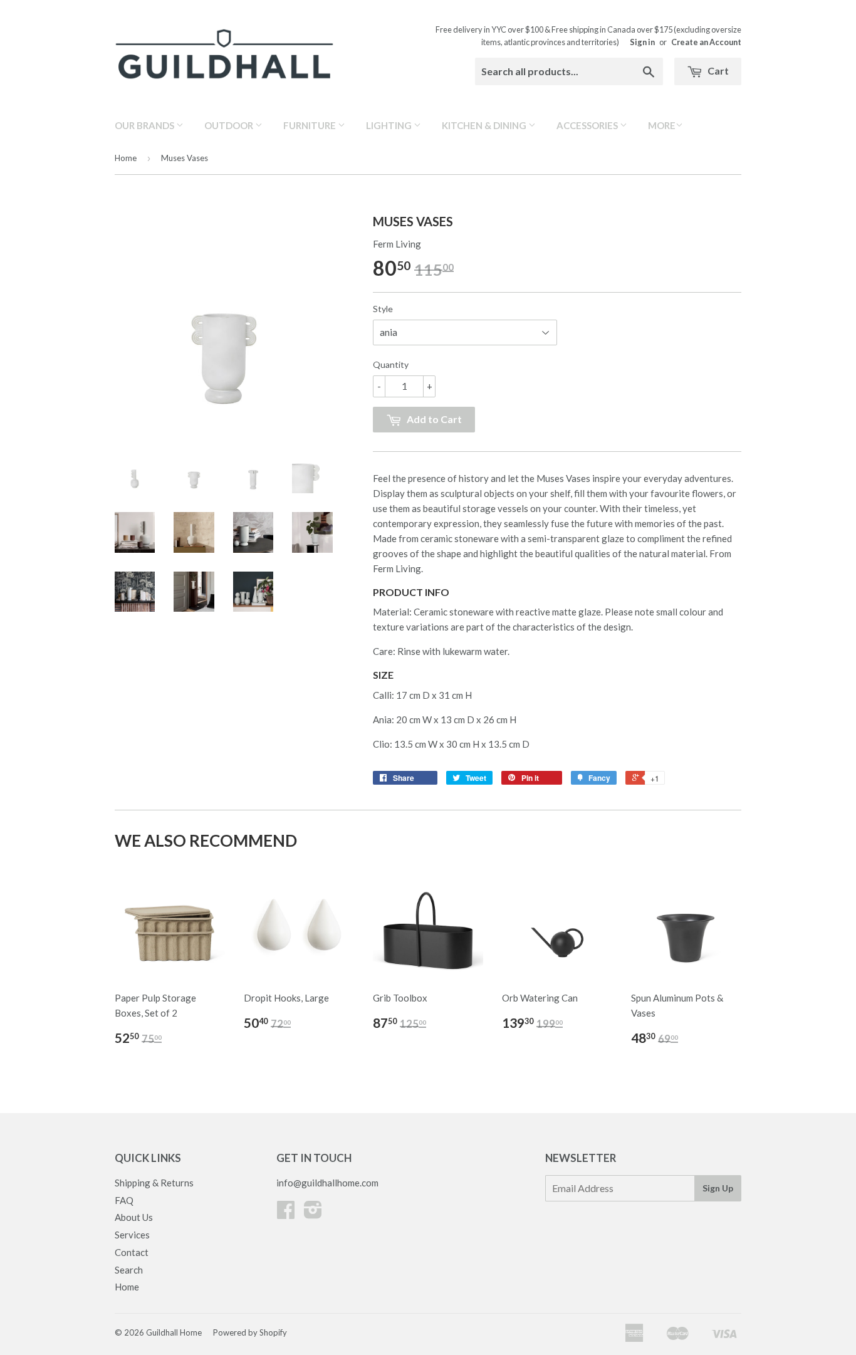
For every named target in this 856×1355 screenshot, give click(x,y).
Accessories (588, 125)
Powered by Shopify (250, 1332)
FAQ (124, 1200)
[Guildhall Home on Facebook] (285, 1213)
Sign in (642, 42)
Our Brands (145, 125)
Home (126, 158)
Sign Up (717, 1188)
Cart (717, 70)
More (662, 125)
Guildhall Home (174, 1332)
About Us (134, 1217)
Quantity (391, 364)
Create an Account (706, 42)
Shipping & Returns (154, 1182)
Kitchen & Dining (485, 125)
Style (383, 308)
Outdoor (229, 125)
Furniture (310, 125)
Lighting (390, 125)
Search (129, 1269)
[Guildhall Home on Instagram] (313, 1213)
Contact (132, 1252)
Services (132, 1234)
